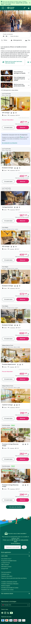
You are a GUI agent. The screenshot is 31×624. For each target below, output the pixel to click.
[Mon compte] (28, 7)
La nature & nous (5, 562)
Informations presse (6, 566)
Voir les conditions (15, 543)
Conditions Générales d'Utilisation (9, 583)
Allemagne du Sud (10, 229)
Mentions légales (5, 585)
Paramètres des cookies (7, 589)
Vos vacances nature (7, 593)
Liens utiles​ (4, 556)
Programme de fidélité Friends (8, 560)
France (3, 95)
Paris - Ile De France (9, 347)
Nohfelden (13, 427)
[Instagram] (5, 613)
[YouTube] (11, 613)
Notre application (6, 552)
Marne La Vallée (17, 347)
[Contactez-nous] (24, 7)
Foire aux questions (6, 572)
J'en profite (8, 4)
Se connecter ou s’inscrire (9, 143)
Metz (10, 95)
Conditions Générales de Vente (9, 581)
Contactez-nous (5, 574)
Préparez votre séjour (6, 576)
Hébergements (17, 40)
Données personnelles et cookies (9, 587)
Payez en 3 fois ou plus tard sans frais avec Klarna (14, 578)
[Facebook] (2, 613)
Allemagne (4, 229)
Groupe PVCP (4, 568)
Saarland (8, 427)
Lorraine (7, 95)
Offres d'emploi (5, 564)
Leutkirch (16, 229)
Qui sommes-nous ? (6, 558)
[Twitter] (8, 613)
